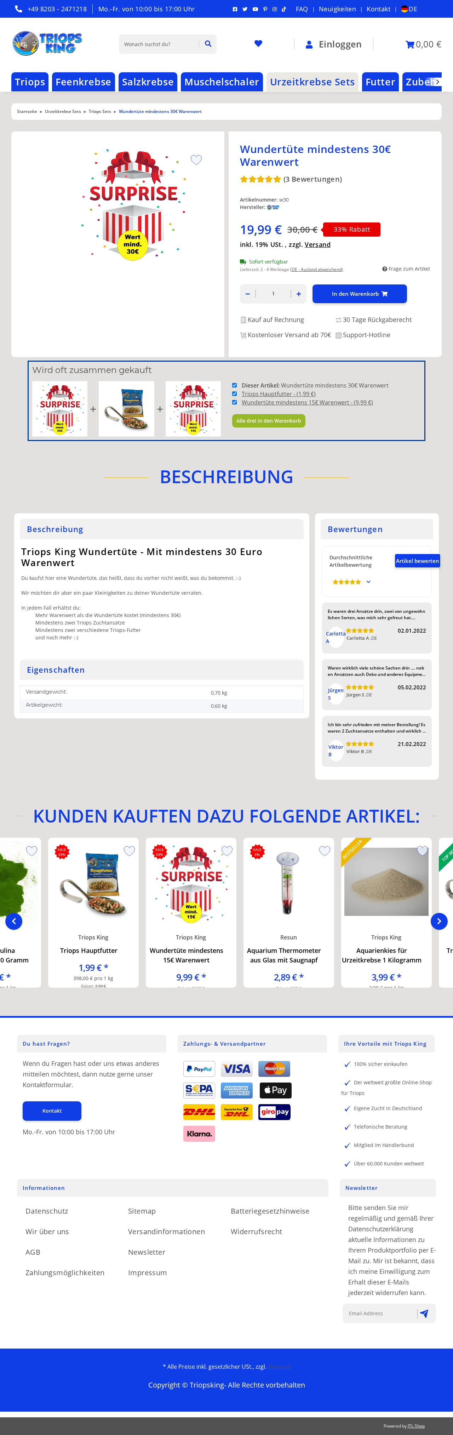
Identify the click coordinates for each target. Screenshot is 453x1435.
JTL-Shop (416, 1426)
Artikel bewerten (417, 560)
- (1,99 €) (279, 394)
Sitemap (142, 1211)
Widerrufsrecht (256, 1231)
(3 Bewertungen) (312, 179)
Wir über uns (47, 1231)
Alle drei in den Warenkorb (268, 420)
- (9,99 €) (307, 402)
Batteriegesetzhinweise (270, 1211)
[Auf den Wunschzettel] (193, 159)
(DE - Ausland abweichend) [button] (316, 269)
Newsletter (146, 1252)
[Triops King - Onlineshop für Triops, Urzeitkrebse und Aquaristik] (53, 44)
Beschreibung (226, 476)
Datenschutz (46, 1211)
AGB (32, 1252)
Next (439, 921)
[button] (433, 82)
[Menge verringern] (248, 293)
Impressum (147, 1272)
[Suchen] (205, 44)
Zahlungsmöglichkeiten (64, 1272)
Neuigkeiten (337, 8)
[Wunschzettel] (258, 44)
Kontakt (378, 8)
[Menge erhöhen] (298, 293)
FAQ (302, 8)
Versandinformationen (166, 1231)
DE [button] (413, 8)
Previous (13, 921)
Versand (318, 244)
